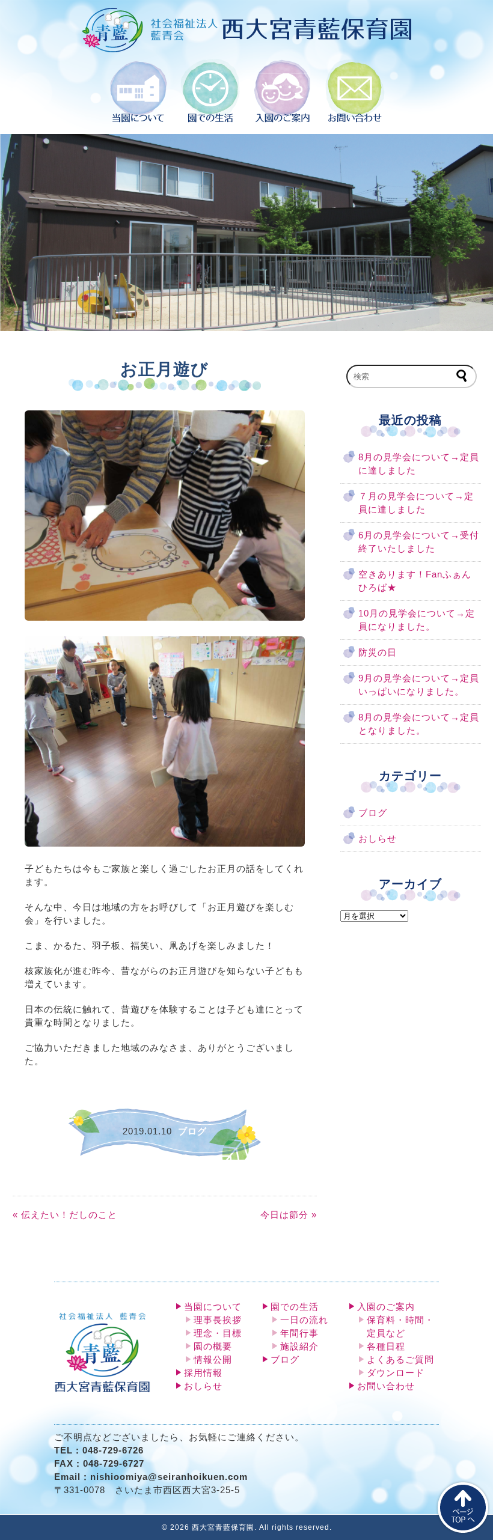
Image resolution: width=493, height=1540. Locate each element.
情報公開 (213, 1360)
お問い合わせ (386, 1386)
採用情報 (203, 1373)
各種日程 (386, 1346)
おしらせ (377, 839)
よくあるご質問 (400, 1360)
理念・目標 (218, 1333)
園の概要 (213, 1346)
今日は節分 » (288, 1215)
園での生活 (295, 1307)
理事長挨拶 (218, 1320)
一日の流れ (304, 1320)
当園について (213, 1307)
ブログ (372, 813)
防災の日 (377, 652)
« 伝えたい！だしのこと (65, 1215)
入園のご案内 (386, 1307)
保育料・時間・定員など (400, 1326)
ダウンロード (395, 1373)
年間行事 (299, 1333)
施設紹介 (299, 1346)
